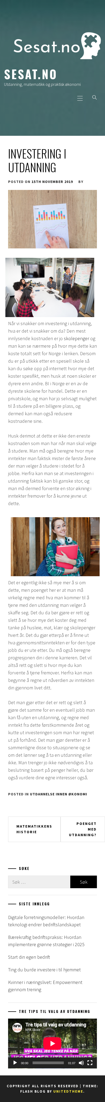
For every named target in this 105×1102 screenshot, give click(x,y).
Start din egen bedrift (29, 957)
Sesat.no (30, 73)
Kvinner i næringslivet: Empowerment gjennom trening (45, 986)
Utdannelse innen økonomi (58, 794)
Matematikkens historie (34, 829)
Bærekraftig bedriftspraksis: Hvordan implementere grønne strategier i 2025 (46, 940)
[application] (52, 1043)
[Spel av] (15, 1063)
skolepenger (76, 338)
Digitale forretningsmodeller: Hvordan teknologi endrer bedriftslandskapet (46, 921)
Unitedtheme (68, 1091)
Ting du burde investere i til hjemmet (44, 970)
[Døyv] (81, 1063)
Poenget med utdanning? (83, 829)
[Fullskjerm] (90, 1063)
